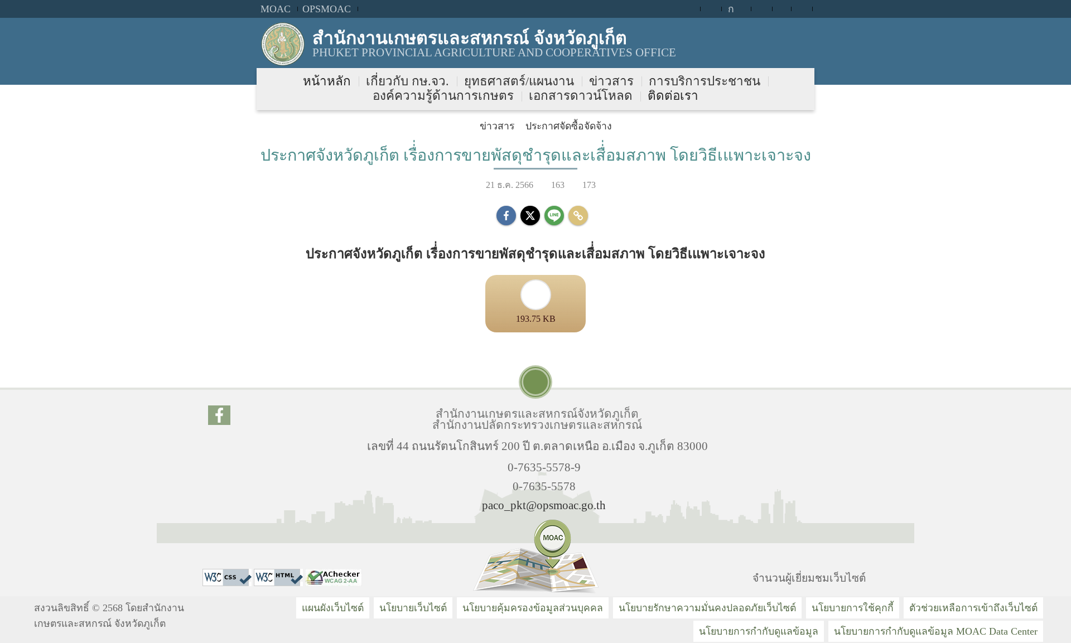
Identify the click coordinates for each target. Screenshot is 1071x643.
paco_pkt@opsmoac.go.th (544, 505)
